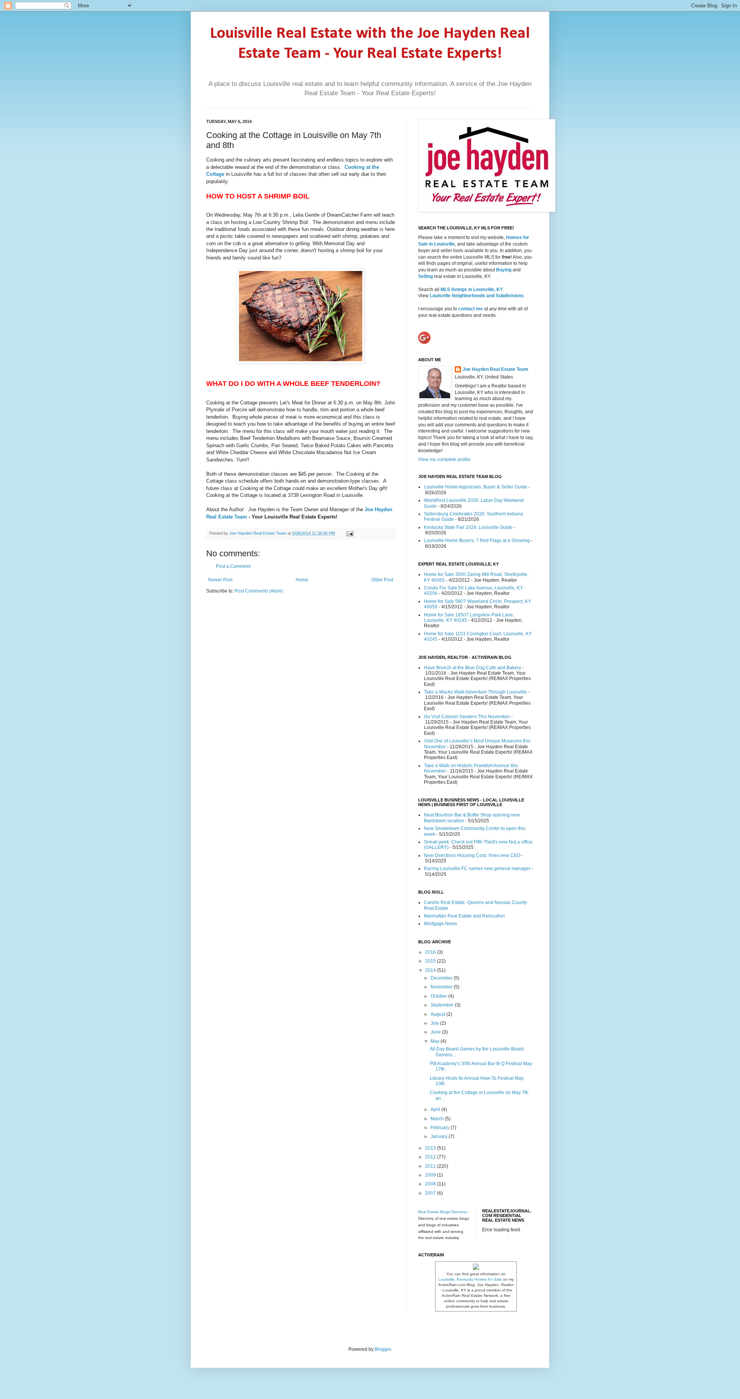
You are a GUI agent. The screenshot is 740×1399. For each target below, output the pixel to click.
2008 (431, 1184)
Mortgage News (440, 923)
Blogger (383, 1349)
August (438, 1014)
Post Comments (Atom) (259, 591)
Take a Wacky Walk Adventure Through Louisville (475, 692)
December (442, 978)
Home (302, 579)
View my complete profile (444, 459)
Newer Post (220, 579)
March (438, 1118)
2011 (431, 1166)
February (441, 1127)
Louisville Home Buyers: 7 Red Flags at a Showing (477, 540)
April (436, 1109)
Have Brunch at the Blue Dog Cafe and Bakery (472, 667)
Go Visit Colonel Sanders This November (467, 716)
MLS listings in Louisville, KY (472, 289)
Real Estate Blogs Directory (442, 1212)
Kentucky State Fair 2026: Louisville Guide (468, 527)
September (443, 1005)
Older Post (382, 579)
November (442, 987)
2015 (431, 961)
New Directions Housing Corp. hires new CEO (472, 855)
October (439, 996)
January (440, 1136)
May (436, 1041)
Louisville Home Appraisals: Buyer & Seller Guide (475, 487)
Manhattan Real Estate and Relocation (464, 916)
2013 (431, 1148)
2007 (431, 1193)
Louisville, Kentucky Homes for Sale (470, 1279)
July (435, 1023)
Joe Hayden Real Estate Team (258, 533)
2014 (431, 970)
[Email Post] (349, 533)
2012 (431, 1157)
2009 (431, 1175)
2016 (431, 952)
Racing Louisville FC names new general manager (477, 868)
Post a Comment (233, 566)
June (436, 1032)
